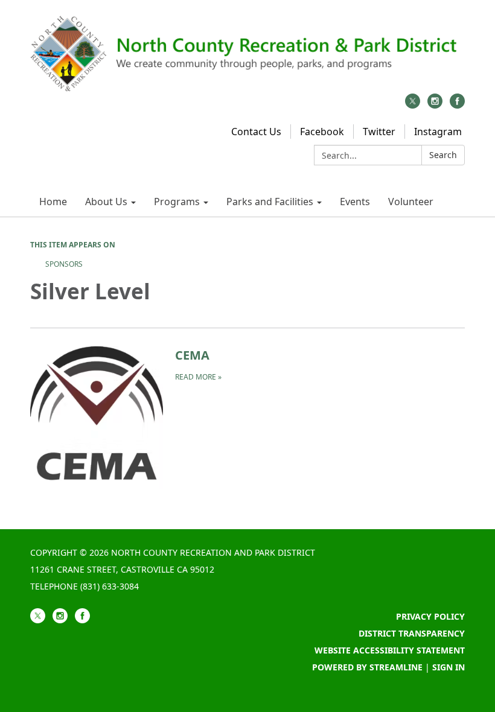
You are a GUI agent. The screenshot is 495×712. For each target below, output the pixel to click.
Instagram (438, 131)
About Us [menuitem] (106, 201)
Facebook (322, 131)
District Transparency (412, 633)
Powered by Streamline (367, 667)
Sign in (448, 667)
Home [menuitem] (53, 201)
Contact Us (256, 131)
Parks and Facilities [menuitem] (269, 201)
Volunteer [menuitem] (410, 201)
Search (443, 155)
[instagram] (434, 105)
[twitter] (412, 105)
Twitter (379, 131)
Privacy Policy (430, 616)
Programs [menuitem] (177, 201)
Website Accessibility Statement (390, 650)
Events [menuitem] (355, 201)
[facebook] (457, 105)
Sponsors (64, 264)
